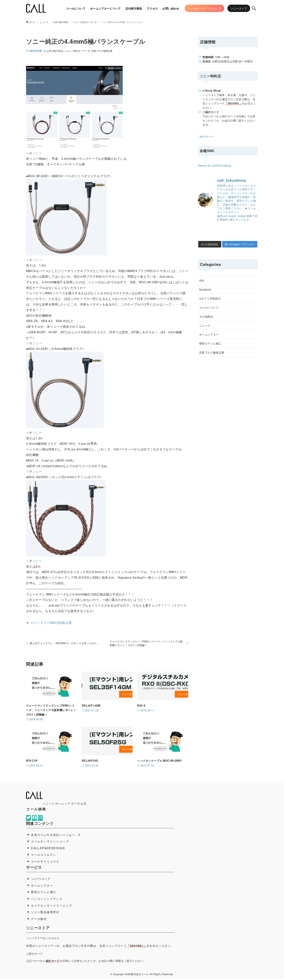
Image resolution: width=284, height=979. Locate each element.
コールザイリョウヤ (45, 861)
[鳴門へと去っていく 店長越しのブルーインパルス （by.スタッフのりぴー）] (254, 236)
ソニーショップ (40, 878)
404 (201, 280)
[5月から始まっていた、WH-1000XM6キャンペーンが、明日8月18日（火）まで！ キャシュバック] (201, 228)
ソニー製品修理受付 (45, 912)
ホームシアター (209, 334)
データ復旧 (39, 919)
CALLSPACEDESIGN (48, 848)
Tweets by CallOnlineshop (214, 165)
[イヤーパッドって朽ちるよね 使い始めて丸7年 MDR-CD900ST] (233, 236)
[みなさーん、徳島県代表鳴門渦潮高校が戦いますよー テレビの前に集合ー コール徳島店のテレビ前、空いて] (211, 228)
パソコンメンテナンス (47, 898)
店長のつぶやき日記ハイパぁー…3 (55, 835)
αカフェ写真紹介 (210, 298)
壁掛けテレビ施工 (210, 343)
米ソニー (35, 153)
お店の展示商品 (55, 50)
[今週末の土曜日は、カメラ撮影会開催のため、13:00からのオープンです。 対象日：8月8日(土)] (233, 228)
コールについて (209, 307)
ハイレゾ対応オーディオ (77, 50)
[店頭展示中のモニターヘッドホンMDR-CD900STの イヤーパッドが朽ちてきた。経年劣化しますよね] (222, 236)
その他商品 (206, 316)
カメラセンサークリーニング (51, 905)
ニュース (204, 325)
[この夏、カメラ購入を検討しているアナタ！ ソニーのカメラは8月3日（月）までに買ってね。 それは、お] (243, 236)
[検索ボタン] (254, 8)
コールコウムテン (43, 854)
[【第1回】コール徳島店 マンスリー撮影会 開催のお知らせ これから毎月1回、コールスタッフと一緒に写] (201, 236)
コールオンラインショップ (50, 841)
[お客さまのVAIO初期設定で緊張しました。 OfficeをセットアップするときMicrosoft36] (254, 228)
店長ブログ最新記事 (101, 50)
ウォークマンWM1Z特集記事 (51, 622)
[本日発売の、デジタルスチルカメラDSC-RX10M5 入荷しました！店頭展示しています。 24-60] (243, 228)
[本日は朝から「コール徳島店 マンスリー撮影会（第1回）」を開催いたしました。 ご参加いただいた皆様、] (222, 228)
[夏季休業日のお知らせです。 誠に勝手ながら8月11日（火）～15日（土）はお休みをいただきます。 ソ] (211, 236)
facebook (205, 289)
